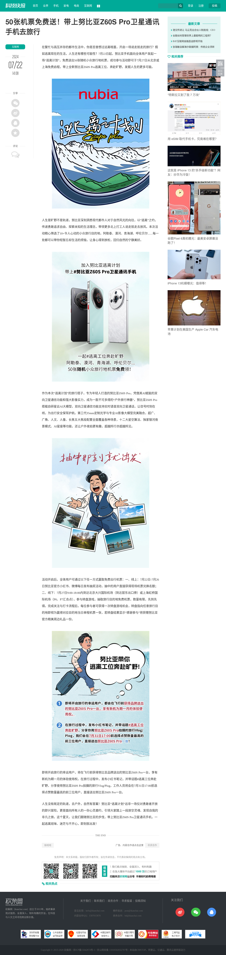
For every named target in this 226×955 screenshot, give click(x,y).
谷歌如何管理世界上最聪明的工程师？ (192, 35)
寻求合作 (152, 845)
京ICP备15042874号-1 (84, 950)
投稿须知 (140, 900)
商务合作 (113, 900)
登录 (190, 5)
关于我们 (85, 900)
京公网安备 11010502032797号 (112, 950)
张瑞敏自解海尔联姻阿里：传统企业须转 (193, 47)
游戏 (91, 599)
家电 (66, 5)
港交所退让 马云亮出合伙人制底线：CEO (193, 30)
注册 (201, 5)
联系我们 (99, 900)
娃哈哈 (47, 845)
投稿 (214, 5)
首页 (35, 5)
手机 (56, 5)
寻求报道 (126, 900)
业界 (45, 5)
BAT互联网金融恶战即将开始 (187, 41)
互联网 (88, 5)
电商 (76, 5)
